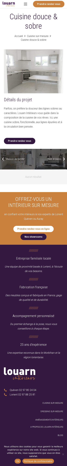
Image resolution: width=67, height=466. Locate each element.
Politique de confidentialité (38, 461)
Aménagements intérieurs (49, 420)
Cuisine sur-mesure (52, 403)
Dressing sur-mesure (51, 411)
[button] (25, 4)
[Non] (63, 454)
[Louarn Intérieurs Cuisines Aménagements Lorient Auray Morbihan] (9, 4)
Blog (60, 435)
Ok (17, 461)
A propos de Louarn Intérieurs (46, 427)
